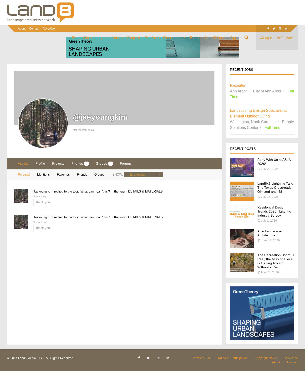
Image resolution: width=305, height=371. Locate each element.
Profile (40, 163)
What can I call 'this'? (95, 191)
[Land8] (40, 21)
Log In (267, 38)
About (21, 28)
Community (92, 38)
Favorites (63, 174)
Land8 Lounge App (221, 38)
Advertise (49, 28)
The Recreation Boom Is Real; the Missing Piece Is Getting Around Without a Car (275, 261)
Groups (103, 163)
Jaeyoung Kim (43, 191)
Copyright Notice (266, 358)
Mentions (43, 174)
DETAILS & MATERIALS (145, 191)
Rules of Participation (233, 358)
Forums (126, 163)
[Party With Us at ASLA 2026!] (242, 175)
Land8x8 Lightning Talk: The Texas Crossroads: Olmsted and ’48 (275, 187)
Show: (117, 174)
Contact (34, 28)
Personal (24, 174)
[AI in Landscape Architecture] (242, 247)
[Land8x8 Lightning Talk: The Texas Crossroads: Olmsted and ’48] (242, 199)
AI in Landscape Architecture (269, 233)
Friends (79, 163)
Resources (172, 38)
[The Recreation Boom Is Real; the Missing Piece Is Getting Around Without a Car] (242, 271)
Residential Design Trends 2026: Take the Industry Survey (274, 211)
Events (196, 38)
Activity (23, 163)
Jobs (115, 38)
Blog (76, 38)
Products (152, 38)
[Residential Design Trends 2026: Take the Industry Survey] (242, 223)
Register (286, 38)
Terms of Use (201, 358)
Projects (134, 38)
